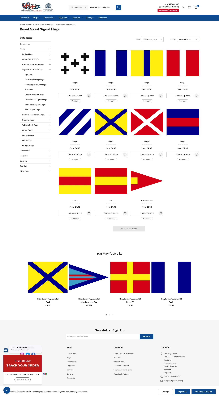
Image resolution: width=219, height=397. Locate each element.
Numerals (29, 89)
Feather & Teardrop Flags (33, 115)
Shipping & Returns (121, 374)
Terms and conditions (123, 370)
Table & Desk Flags (30, 125)
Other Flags (27, 130)
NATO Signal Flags (32, 109)
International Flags (30, 59)
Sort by (173, 39)
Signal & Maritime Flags (32, 69)
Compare (75, 101)
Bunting (89, 18)
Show (138, 39)
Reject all (182, 391)
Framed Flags (28, 135)
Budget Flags (28, 145)
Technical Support (121, 366)
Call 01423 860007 (172, 376)
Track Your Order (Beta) (124, 353)
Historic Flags (28, 120)
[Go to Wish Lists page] (189, 7)
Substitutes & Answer (34, 94)
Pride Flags (27, 140)
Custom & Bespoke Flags (33, 64)
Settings (165, 391)
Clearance (102, 18)
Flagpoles (63, 18)
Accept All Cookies (203, 391)
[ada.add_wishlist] (89, 96)
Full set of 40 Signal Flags (36, 99)
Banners (76, 18)
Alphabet (29, 74)
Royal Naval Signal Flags (35, 104)
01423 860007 (173, 4)
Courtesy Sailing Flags (34, 79)
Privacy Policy (119, 361)
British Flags (27, 54)
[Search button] (118, 7)
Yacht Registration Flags (35, 84)
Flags (35, 18)
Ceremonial (48, 18)
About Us (117, 357)
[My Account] (183, 7)
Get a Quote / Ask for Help (168, 10)
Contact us (25, 44)
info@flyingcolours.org (170, 7)
